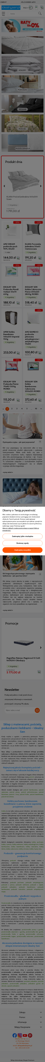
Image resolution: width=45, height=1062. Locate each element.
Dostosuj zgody (22, 543)
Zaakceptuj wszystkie (22, 550)
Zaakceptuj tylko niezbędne (22, 536)
